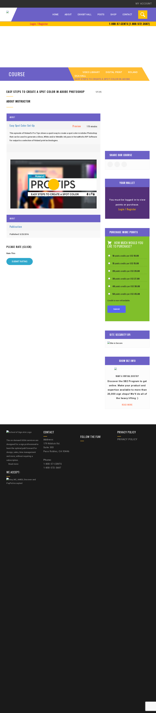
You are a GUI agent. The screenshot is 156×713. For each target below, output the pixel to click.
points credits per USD (125, 255)
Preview (77, 126)
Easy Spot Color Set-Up (22, 125)
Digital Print (114, 72)
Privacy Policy (127, 439)
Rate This (10, 253)
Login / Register (39, 24)
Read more (127, 404)
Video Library (91, 72)
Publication (16, 227)
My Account (144, 3)
